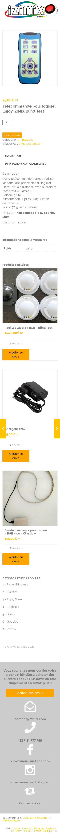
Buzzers (37, 831)
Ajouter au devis (12, 135)
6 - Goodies (10, 621)
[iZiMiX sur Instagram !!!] (30, 769)
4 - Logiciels (10, 606)
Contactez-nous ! (30, 693)
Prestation (51, 828)
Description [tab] (13, 155)
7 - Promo (9, 629)
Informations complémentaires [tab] (25, 164)
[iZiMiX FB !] (30, 748)
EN (55, 831)
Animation (27, 828)
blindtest (25, 143)
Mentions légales (12, 820)
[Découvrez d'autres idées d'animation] (30, 790)
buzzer (37, 143)
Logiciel (27, 831)
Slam (18, 831)
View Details (16, 343)
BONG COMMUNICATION (36, 818)
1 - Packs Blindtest (15, 584)
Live (12, 831)
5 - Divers (8, 614)
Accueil (16, 828)
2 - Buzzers (25, 139)
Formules (39, 828)
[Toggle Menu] (55, 9)
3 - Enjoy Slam (12, 599)
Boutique (47, 831)
